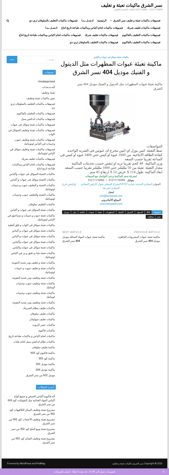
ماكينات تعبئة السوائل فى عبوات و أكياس (32, 209)
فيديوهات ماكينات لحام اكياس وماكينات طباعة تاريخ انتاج (92, 27)
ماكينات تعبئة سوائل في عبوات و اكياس (33, 236)
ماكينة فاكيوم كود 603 (43, 352)
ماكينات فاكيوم (46, 330)
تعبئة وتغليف (48, 92)
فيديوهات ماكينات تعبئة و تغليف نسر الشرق (136, 20)
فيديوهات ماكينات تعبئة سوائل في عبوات (33, 124)
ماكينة (82, 212)
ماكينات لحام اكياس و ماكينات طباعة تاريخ (32, 336)
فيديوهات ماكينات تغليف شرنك (143, 27)
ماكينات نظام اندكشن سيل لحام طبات (34, 341)
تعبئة (100, 212)
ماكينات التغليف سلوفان (42, 204)
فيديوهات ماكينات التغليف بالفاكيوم (141, 35)
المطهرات (110, 212)
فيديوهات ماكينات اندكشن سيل (38, 119)
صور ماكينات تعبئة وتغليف (41, 98)
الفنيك (121, 212)
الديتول (140, 212)
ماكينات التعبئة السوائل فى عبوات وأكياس (32, 174)
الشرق (130, 212)
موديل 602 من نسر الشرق (40, 375)
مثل (74, 212)
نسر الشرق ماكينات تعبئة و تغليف (131, 5)
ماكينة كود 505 (47, 358)
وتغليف (150, 216)
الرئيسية (101, 20)
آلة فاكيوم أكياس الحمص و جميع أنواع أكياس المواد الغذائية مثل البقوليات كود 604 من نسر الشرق (31, 400)
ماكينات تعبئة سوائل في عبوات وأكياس (34, 241)
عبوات (91, 212)
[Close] (163, 471)
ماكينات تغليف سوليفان (42, 319)
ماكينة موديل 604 (45, 369)
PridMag (40, 463)
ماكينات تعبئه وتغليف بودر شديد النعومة (33, 302)
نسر (159, 216)
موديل (66, 212)
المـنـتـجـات (48, 87)
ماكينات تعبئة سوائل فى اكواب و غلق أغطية (31, 225)
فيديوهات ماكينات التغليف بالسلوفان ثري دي (53, 20)
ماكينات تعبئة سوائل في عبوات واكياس (34, 247)
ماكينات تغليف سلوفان (42, 313)
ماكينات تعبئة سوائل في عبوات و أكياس (111, 57)
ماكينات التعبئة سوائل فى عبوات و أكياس (32, 179)
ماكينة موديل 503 (45, 364)
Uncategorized (46, 81)
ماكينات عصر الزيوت (43, 324)
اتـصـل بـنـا (87, 20)
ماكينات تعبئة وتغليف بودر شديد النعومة (33, 277)
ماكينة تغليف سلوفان (43, 347)
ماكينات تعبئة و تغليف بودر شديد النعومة (33, 262)
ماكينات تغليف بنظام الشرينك (39, 308)
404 (148, 212)
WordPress (25, 463)
